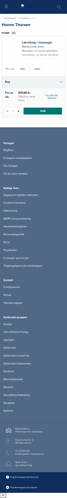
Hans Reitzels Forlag (15, 332)
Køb (43, 111)
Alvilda (7, 324)
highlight (8, 340)
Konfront (8, 371)
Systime (8, 410)
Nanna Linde (29, 46)
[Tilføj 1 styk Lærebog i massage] (18, 111)
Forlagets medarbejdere (17, 158)
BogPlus (8, 150)
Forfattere (25, 18)
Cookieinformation (14, 203)
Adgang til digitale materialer (20, 195)
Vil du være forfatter (15, 174)
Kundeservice (11, 287)
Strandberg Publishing (16, 395)
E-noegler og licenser (16, 258)
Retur (6, 242)
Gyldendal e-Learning (16, 355)
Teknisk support (12, 303)
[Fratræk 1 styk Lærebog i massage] (7, 111)
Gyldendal (9, 347)
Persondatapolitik (13, 234)
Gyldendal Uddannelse (17, 363)
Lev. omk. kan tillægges (52, 96)
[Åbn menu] (6, 7)
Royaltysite (10, 250)
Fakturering (10, 210)
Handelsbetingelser (15, 226)
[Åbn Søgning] (59, 7)
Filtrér (5, 33)
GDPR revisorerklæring (17, 218)
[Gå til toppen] (3, 495)
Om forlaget (10, 166)
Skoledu (8, 387)
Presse (7, 295)
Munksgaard (10, 18)
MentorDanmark (13, 379)
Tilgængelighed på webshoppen (22, 266)
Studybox (9, 403)
